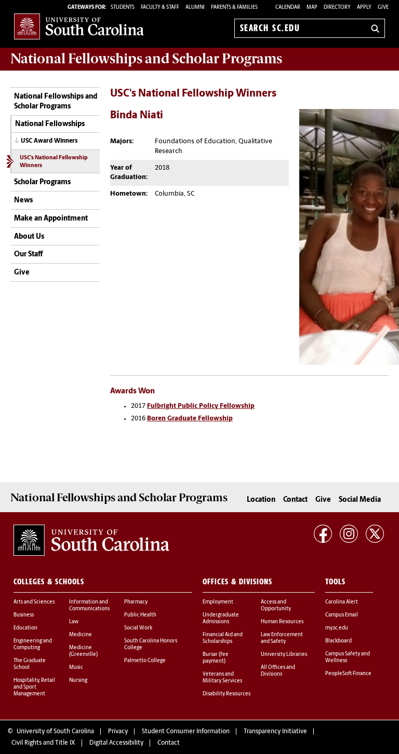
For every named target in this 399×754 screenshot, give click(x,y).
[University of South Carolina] (91, 540)
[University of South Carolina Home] (79, 26)
